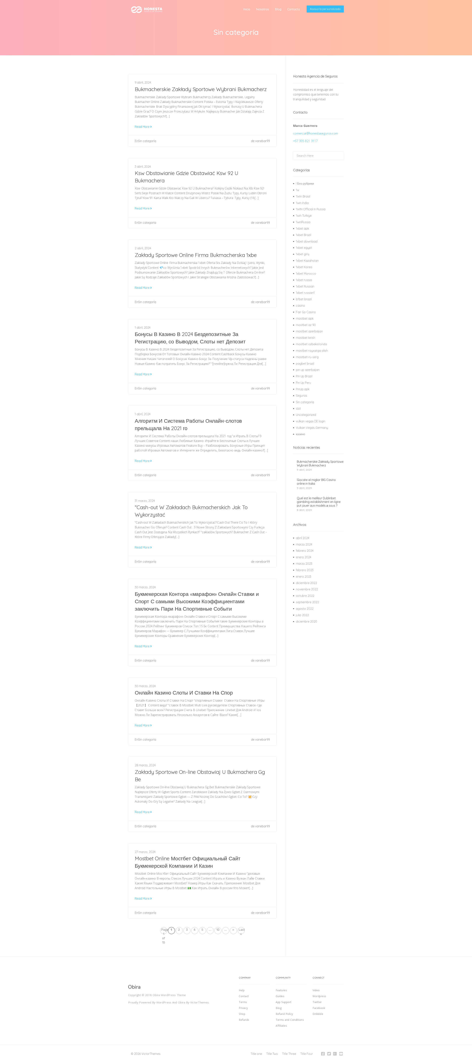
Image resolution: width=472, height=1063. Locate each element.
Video (316, 990)
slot (298, 408)
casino (300, 305)
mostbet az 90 (306, 325)
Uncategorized (306, 415)
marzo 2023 (304, 563)
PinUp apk (302, 389)
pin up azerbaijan (308, 370)
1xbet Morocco (306, 273)
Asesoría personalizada (325, 9)
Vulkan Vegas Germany (312, 428)
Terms (243, 1002)
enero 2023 (303, 576)
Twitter (317, 1002)
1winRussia (303, 222)
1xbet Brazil (303, 235)
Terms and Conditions (290, 1020)
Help (241, 990)
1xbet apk (302, 228)
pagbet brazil (305, 363)
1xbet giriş (302, 254)
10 (218, 930)
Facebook (319, 1008)
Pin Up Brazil (304, 376)
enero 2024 (303, 557)
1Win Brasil (303, 196)
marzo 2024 (304, 544)
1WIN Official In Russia (310, 209)
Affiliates (281, 1025)
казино (300, 434)
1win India (302, 203)
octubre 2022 (305, 596)
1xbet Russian (305, 286)
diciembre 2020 (306, 621)
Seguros (301, 395)
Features (281, 990)
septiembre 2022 (307, 602)
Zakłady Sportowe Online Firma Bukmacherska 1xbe (196, 255)
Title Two (272, 1054)
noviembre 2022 (307, 589)
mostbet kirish (305, 338)
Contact (244, 996)
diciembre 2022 (306, 583)
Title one (256, 1054)
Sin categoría (147, 141)
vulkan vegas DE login (310, 421)
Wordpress (319, 996)
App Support (283, 1002)
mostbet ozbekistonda (311, 344)
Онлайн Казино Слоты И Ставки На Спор (184, 692)
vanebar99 (262, 141)
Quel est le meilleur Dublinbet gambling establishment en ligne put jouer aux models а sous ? (319, 501)
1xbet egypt (304, 248)
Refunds (244, 1020)
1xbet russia (304, 280)
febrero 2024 (304, 551)
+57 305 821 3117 (305, 141)
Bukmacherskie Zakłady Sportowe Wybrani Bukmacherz (201, 89)
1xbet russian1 (305, 293)
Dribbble (318, 1014)
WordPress (163, 1002)
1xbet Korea (304, 267)
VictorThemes (199, 1002)
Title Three (289, 1054)
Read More (142, 127)
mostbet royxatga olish (312, 350)
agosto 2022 (304, 608)
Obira (181, 1002)
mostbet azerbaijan (309, 331)
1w (297, 190)
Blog (279, 1008)
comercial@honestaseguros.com (315, 133)
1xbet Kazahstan (307, 260)
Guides (280, 996)
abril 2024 (302, 538)
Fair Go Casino (306, 312)
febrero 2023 (304, 570)
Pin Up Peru (303, 383)
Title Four (306, 1054)
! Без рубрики (305, 183)
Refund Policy (284, 1014)
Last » (242, 931)
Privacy (243, 1008)
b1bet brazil (304, 299)
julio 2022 (302, 615)
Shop (242, 1014)
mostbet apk (304, 318)
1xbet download (306, 241)
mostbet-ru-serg (307, 357)
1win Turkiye (304, 215)
